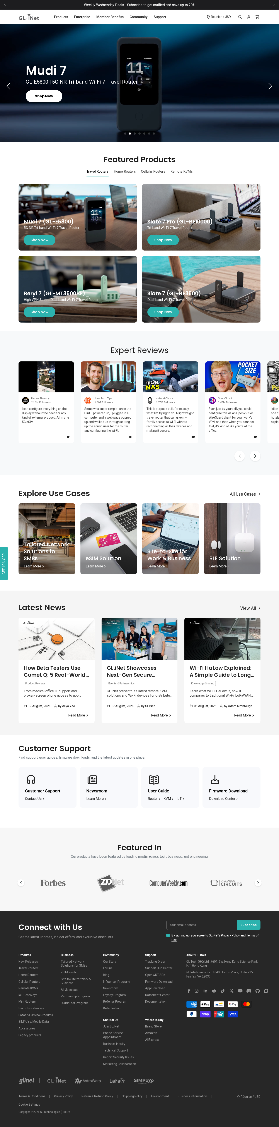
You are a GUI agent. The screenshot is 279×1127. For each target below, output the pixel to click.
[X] (231, 991)
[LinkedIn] (205, 991)
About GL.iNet (196, 955)
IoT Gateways (28, 995)
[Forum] (266, 991)
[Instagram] (196, 991)
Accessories (27, 1028)
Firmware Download (159, 981)
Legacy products (30, 1035)
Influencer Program (116, 981)
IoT (179, 799)
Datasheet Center (157, 995)
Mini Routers (27, 1001)
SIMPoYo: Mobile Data (34, 1021)
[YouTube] (240, 991)
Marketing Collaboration (119, 1064)
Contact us (33, 799)
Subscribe (249, 925)
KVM (167, 799)
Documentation (156, 1001)
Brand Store (153, 1026)
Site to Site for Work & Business (76, 981)
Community (139, 17)
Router (153, 799)
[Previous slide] (5, 5)
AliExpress (152, 1039)
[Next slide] (274, 5)
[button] (125, 133)
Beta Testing (112, 1008)
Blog (106, 975)
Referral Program (115, 1001)
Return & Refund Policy (97, 1096)
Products (61, 17)
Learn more (95, 799)
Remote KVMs (28, 988)
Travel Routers (29, 968)
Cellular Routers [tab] (153, 171)
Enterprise (82, 17)
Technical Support (115, 1050)
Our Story (109, 961)
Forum (107, 968)
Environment (160, 1096)
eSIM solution (70, 972)
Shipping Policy (132, 1096)
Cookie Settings (29, 1104)
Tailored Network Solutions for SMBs (74, 963)
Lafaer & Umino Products (36, 1015)
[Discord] (249, 991)
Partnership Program (75, 996)
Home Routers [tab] (125, 171)
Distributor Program (74, 1003)
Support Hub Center (158, 968)
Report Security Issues (118, 1057)
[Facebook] (189, 991)
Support (160, 17)
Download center (222, 799)
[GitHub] (257, 991)
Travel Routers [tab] (98, 171)
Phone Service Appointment (113, 1035)
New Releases (28, 961)
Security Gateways (31, 1008)
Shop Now (39, 240)
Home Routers (28, 975)
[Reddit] (214, 991)
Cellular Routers (29, 981)
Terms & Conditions (32, 1096)
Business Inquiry (114, 1044)
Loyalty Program (114, 995)
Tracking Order (155, 961)
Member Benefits (110, 17)
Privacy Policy (230, 935)
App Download (155, 988)
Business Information (192, 1096)
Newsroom (110, 988)
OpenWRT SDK (155, 975)
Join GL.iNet (111, 1026)
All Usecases (69, 989)
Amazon (151, 1033)
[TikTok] (222, 991)
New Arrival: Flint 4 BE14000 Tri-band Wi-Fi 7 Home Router (139, 5)
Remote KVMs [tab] (181, 171)
